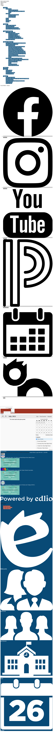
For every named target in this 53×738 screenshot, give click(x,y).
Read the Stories (9, 70)
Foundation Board (12, 17)
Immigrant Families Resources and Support (17, 53)
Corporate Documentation (13, 65)
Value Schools (40, 439)
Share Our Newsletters (10, 72)
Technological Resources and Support (16, 50)
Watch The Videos (7, 508)
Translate (10, 408)
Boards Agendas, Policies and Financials (14, 58)
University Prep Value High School (13, 29)
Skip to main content (5, 1)
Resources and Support (10, 45)
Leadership (8, 13)
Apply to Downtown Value (13, 33)
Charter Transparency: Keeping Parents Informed (16, 43)
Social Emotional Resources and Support (16, 46)
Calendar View (49, 435)
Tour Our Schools (6, 506)
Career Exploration (9, 79)
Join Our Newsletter (10, 73)
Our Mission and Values (13, 10)
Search (2, 412)
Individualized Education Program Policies (17, 52)
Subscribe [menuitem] (50, 416)
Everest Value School (10, 26)
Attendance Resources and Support (15, 49)
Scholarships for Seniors (13, 54)
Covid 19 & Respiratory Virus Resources (16, 56)
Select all (50, 449)
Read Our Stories (9, 82)
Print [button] (37, 416)
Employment (8, 20)
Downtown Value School (11, 25)
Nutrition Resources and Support (15, 47)
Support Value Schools (10, 77)
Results (9, 12)
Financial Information (12, 64)
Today (37, 435)
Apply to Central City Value (14, 36)
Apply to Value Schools (10, 32)
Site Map (7, 21)
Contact (7, 19)
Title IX (7, 18)
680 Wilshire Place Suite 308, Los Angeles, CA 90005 (12, 452)
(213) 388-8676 (26, 452)
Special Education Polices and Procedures (16, 51)
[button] (5, 7)
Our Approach (9, 9)
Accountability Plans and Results (15, 60)
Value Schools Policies (13, 61)
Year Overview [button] (43, 416)
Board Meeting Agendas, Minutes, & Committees (18, 59)
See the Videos (9, 71)
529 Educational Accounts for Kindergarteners (15, 81)
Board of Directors (12, 16)
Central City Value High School (12, 27)
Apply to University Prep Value (14, 37)
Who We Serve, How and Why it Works (16, 11)
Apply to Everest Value (13, 34)
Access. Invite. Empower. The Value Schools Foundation (17, 78)
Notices (9, 63)
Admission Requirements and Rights (15, 38)
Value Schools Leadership (13, 14)
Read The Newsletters (7, 507)
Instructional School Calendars (12, 44)
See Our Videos (9, 83)
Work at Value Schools (10, 39)
